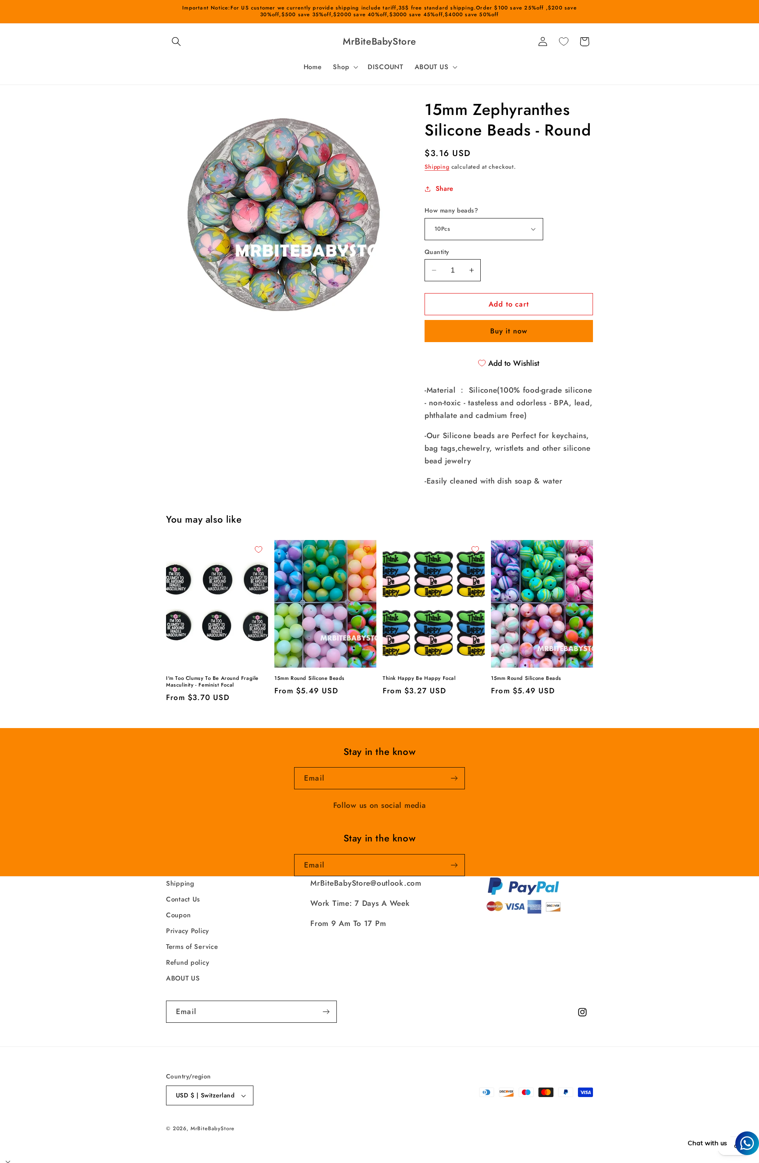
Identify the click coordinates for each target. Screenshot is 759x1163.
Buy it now (509, 331)
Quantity (437, 252)
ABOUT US (183, 978)
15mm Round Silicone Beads (309, 678)
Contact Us (183, 899)
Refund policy (187, 962)
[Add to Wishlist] (258, 549)
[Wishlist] (563, 41)
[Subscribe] (454, 778)
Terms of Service (192, 946)
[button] (176, 41)
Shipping (437, 167)
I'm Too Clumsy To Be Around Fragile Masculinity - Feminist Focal (212, 682)
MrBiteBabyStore (213, 1128)
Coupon (178, 915)
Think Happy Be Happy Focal (419, 678)
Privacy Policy (187, 930)
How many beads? (451, 210)
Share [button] (444, 188)
